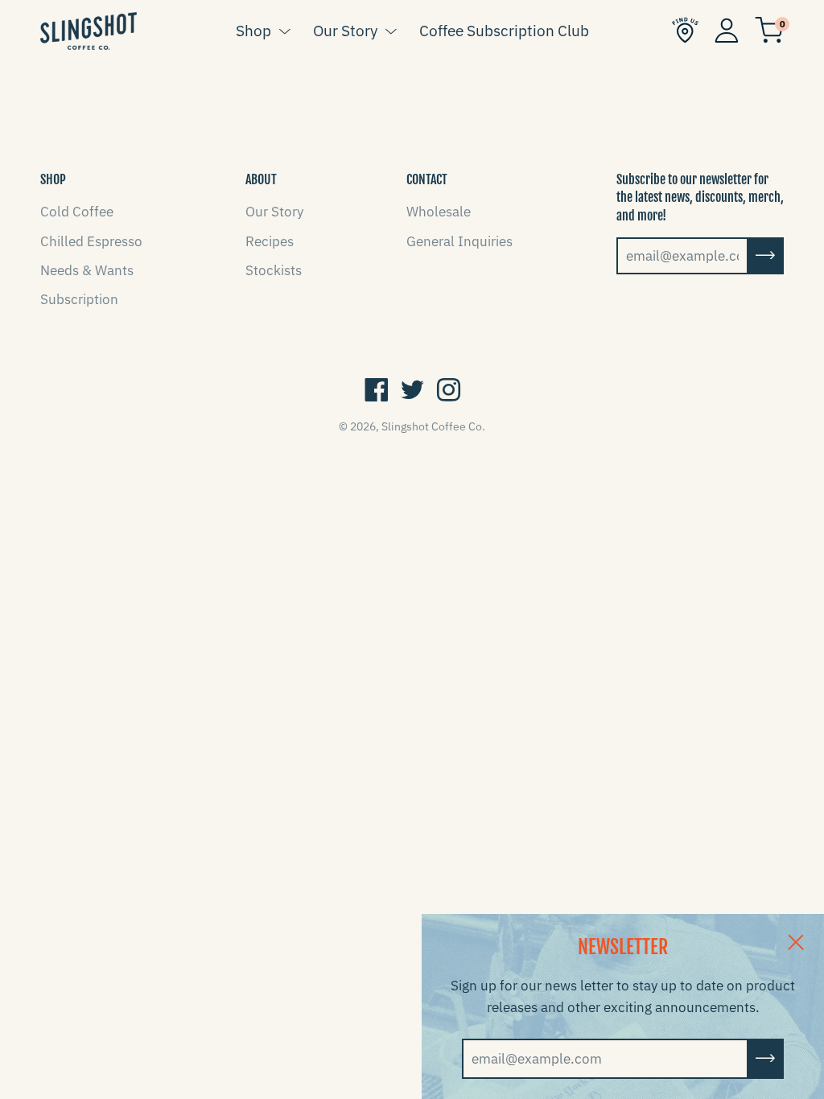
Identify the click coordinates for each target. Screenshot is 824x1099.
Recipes (269, 241)
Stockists (273, 270)
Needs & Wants (87, 270)
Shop (253, 30)
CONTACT (426, 179)
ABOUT (261, 179)
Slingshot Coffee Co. (433, 426)
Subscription (79, 299)
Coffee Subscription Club (504, 30)
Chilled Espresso (91, 241)
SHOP (53, 179)
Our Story (345, 30)
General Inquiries (459, 241)
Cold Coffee (76, 211)
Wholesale (438, 211)
